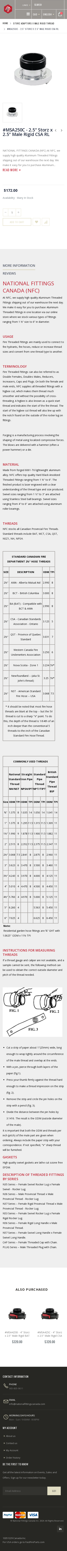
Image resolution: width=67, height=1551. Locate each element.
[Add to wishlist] (36, 222)
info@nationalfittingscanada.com (27, 1404)
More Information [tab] (19, 265)
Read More (11, 170)
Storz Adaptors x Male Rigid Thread (33, 23)
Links (25, 5)
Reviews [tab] (9, 273)
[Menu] (28, 13)
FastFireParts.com (34, 1542)
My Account (12, 1450)
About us (11, 1436)
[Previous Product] (55, 130)
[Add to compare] (45, 222)
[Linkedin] (60, 1529)
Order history (13, 1457)
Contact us (11, 1443)
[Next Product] (61, 130)
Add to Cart (17, 222)
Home (5, 23)
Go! (54, 1491)
